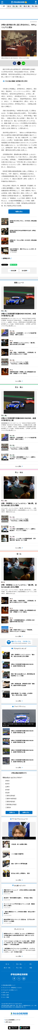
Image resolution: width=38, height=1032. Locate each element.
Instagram (24, 978)
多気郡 (7, 789)
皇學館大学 (6, 258)
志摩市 (7, 786)
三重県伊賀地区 (10, 801)
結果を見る (26, 812)
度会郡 (7, 792)
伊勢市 (7, 781)
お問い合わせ (6, 992)
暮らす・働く (27, 6)
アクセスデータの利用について (10, 990)
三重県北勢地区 (10, 795)
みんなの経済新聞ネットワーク (19, 1014)
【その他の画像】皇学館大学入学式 (16, 81)
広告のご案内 (6, 994)
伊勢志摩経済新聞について (9, 985)
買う (21, 6)
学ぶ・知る (34, 6)
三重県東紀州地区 (11, 804)
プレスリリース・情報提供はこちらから (12, 987)
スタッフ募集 (6, 997)
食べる (9, 6)
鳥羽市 (7, 783)
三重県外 (8, 807)
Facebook (14, 978)
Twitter (19, 978)
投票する (12, 812)
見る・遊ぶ (15, 6)
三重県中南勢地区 (11, 798)
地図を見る (19, 211)
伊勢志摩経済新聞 (17, 2)
